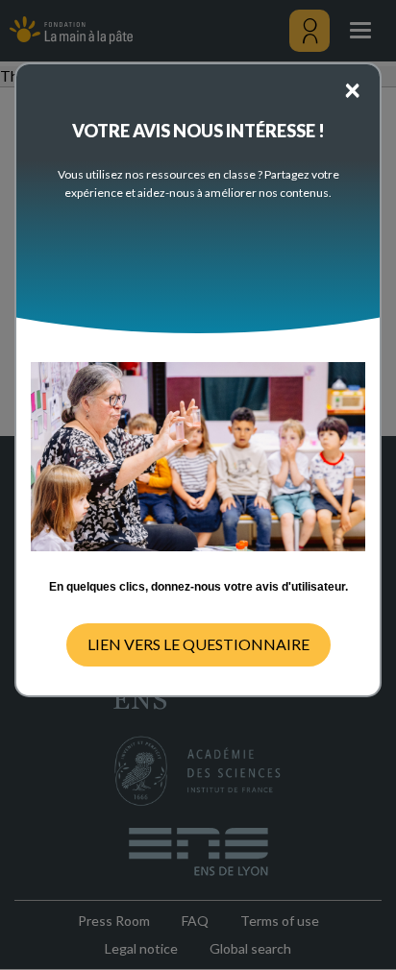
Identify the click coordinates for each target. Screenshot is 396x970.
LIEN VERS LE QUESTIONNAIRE (198, 644)
